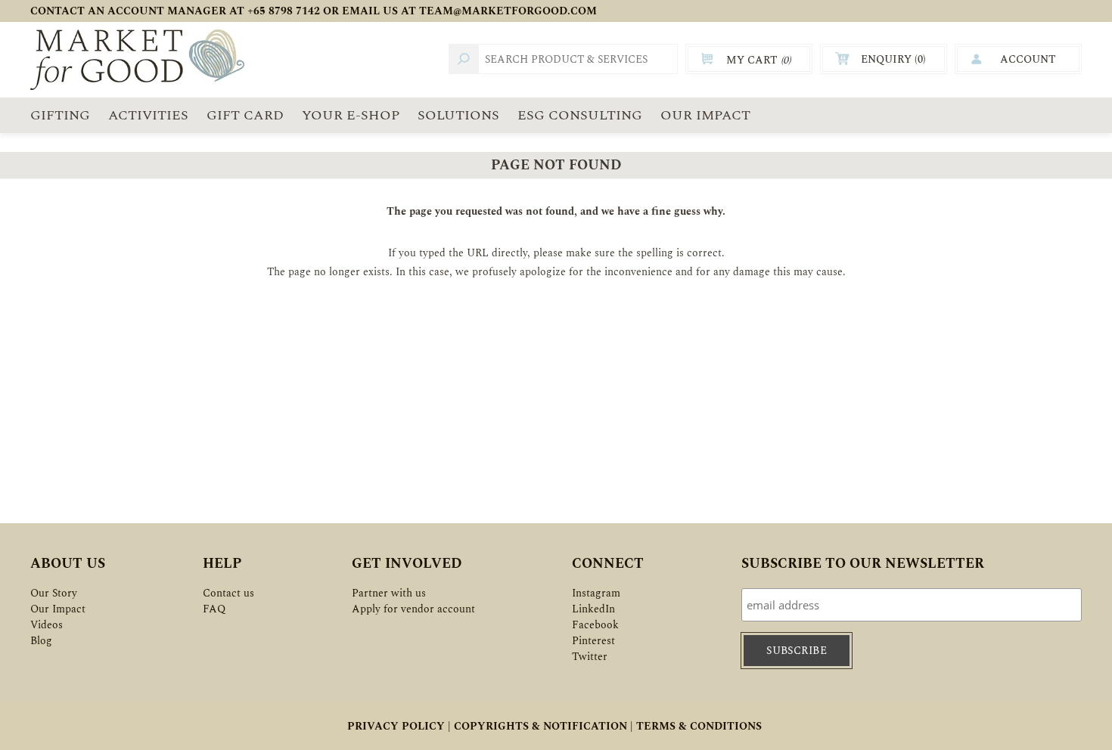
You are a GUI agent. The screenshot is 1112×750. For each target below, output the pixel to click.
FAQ (214, 609)
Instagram (596, 593)
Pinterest (593, 641)
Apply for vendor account (413, 609)
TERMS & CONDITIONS (699, 726)
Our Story (53, 593)
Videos (46, 625)
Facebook (595, 625)
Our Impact (57, 609)
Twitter (589, 656)
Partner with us (389, 593)
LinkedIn (593, 609)
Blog (41, 641)
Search (464, 59)
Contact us (228, 593)
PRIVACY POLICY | (399, 726)
